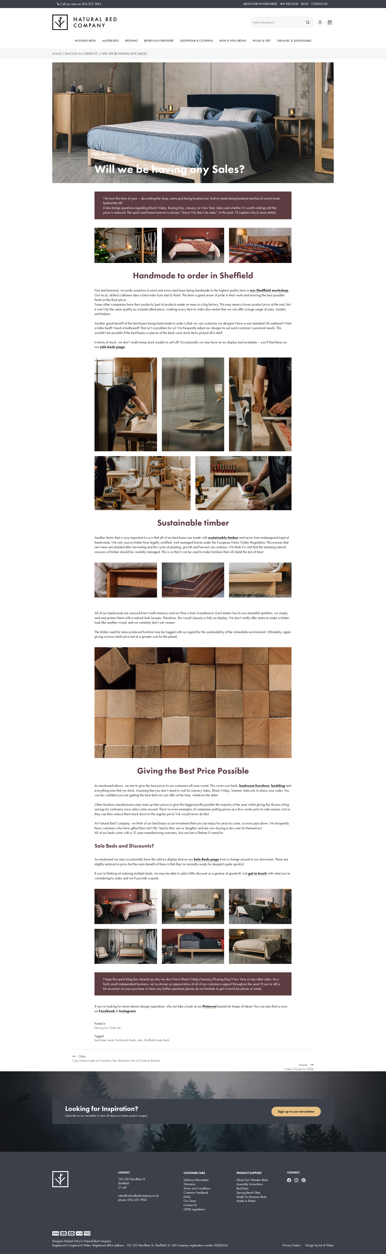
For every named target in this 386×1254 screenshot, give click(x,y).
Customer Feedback (196, 1193)
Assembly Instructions (249, 1184)
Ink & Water (326, 1245)
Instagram (127, 1011)
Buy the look (289, 4)
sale (139, 1040)
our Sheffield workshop (269, 290)
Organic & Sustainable (294, 41)
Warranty (189, 1184)
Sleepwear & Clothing (196, 41)
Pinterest (209, 1006)
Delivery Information (196, 1180)
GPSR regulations (194, 1209)
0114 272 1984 (91, 4)
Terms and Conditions (197, 1188)
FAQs (187, 1197)
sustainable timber (223, 537)
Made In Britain (246, 1201)
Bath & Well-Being (233, 41)
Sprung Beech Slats (248, 1193)
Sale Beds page (206, 859)
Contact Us (319, 4)
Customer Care (194, 1173)
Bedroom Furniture (159, 41)
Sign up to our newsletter (296, 1111)
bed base (100, 1040)
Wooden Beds (85, 41)
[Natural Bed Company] (84, 22)
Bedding (131, 41)
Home (57, 54)
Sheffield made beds (156, 1040)
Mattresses (110, 41)
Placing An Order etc (81, 54)
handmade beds (125, 1040)
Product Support (249, 1173)
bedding (278, 785)
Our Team (190, 1201)
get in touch (257, 873)
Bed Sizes (242, 1188)
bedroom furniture (254, 785)
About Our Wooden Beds (260, 4)
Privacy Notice (291, 1245)
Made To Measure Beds (251, 1197)
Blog (304, 4)
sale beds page (112, 346)
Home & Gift (262, 41)
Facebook (107, 1011)
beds (111, 1040)
